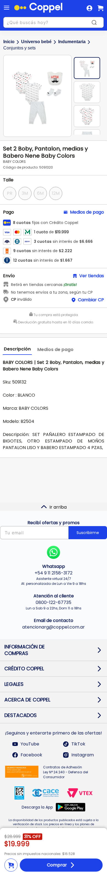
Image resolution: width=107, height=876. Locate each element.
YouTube (30, 744)
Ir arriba (58, 507)
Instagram (82, 755)
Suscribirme (88, 532)
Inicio (9, 41)
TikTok (78, 744)
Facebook (31, 755)
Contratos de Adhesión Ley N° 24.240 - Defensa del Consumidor (65, 772)
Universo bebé (36, 41)
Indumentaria (72, 41)
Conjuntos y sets (19, 48)
